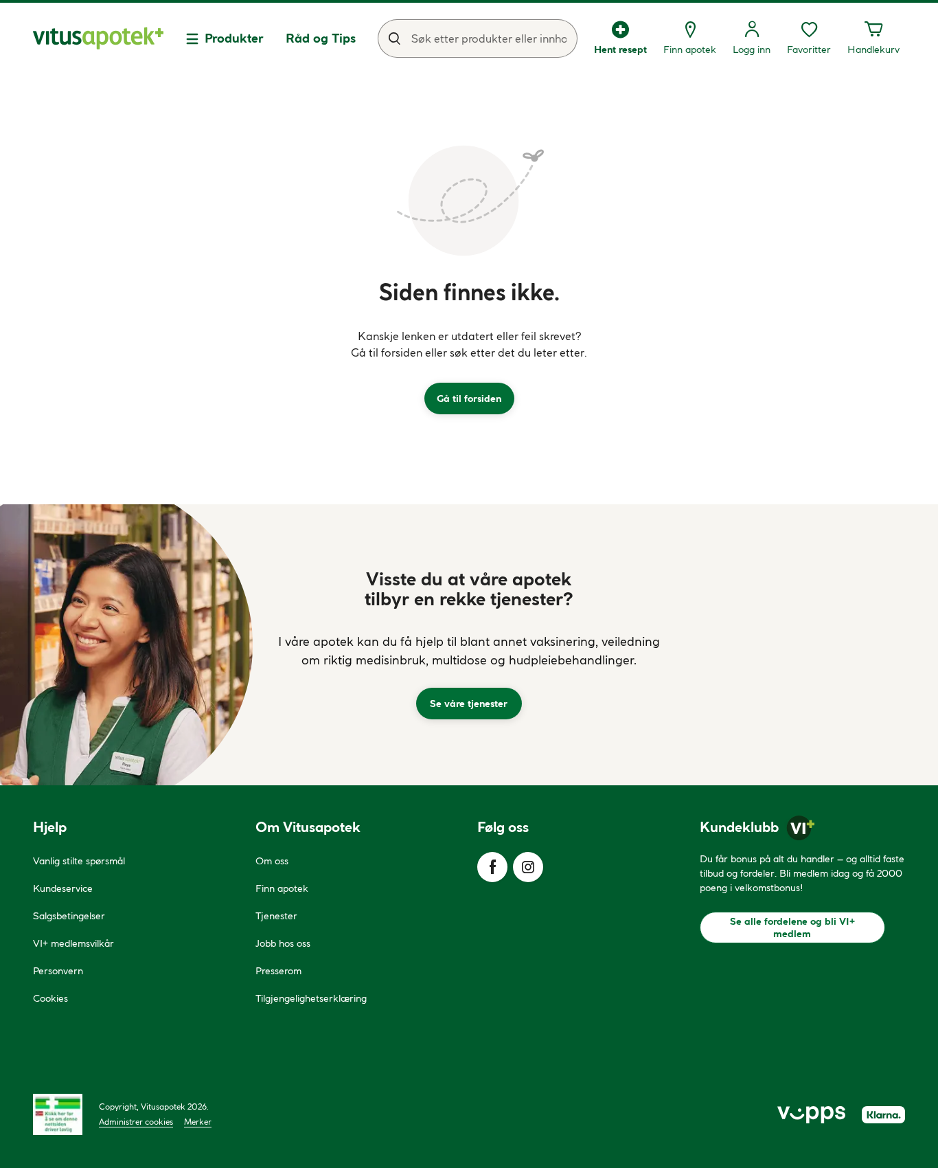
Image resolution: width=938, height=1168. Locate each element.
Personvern (58, 971)
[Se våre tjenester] (469, 644)
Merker (197, 1121)
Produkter (234, 38)
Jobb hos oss (282, 943)
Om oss (271, 861)
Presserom (278, 971)
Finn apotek (281, 888)
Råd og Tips (321, 38)
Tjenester (276, 916)
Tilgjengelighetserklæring (311, 998)
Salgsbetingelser (69, 916)
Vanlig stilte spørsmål (79, 861)
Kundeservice (63, 888)
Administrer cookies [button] (136, 1121)
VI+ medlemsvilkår (73, 943)
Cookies (50, 998)
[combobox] (477, 38)
